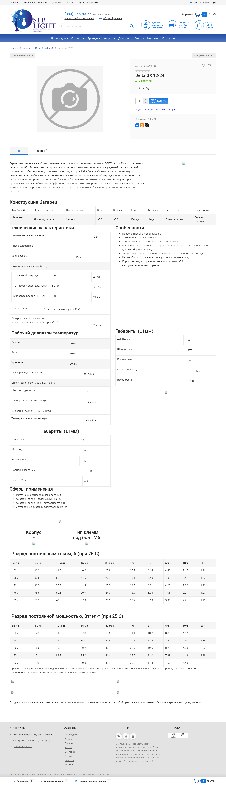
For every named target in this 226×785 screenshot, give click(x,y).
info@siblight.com (112, 18)
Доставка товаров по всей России (158, 25)
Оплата (69, 2)
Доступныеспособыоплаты (184, 25)
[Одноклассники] (142, 125)
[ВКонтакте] (137, 125)
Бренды (92, 38)
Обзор (19, 151)
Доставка (56, 2)
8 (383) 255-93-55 (76, 14)
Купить (161, 100)
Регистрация (209, 2)
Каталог (76, 38)
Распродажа (59, 38)
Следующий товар (203, 55)
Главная (14, 2)
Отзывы (40, 151)
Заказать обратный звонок (79, 18)
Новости (42, 2)
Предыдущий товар (23, 55)
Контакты (92, 2)
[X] (147, 125)
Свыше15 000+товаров (209, 25)
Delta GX (152, 119)
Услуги (80, 2)
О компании (28, 2)
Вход (195, 2)
